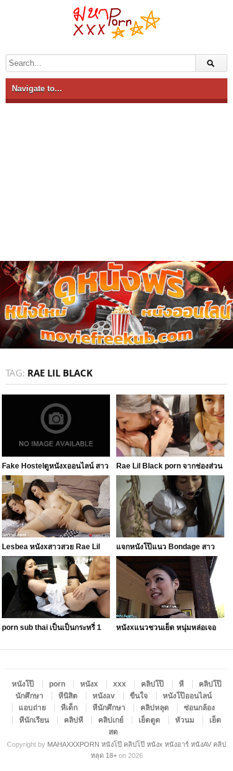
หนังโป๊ (23, 684)
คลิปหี (73, 720)
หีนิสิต (68, 695)
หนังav (104, 695)
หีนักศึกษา (109, 707)
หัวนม (184, 720)
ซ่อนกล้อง (199, 707)
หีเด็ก (69, 707)
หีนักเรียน (34, 720)
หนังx (89, 684)
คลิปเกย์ (111, 720)
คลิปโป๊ (152, 684)
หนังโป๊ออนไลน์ (187, 695)
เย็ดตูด (149, 720)
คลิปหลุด (154, 707)
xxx (119, 684)
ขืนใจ (139, 695)
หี (181, 684)
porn (57, 684)
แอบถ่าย (32, 707)
